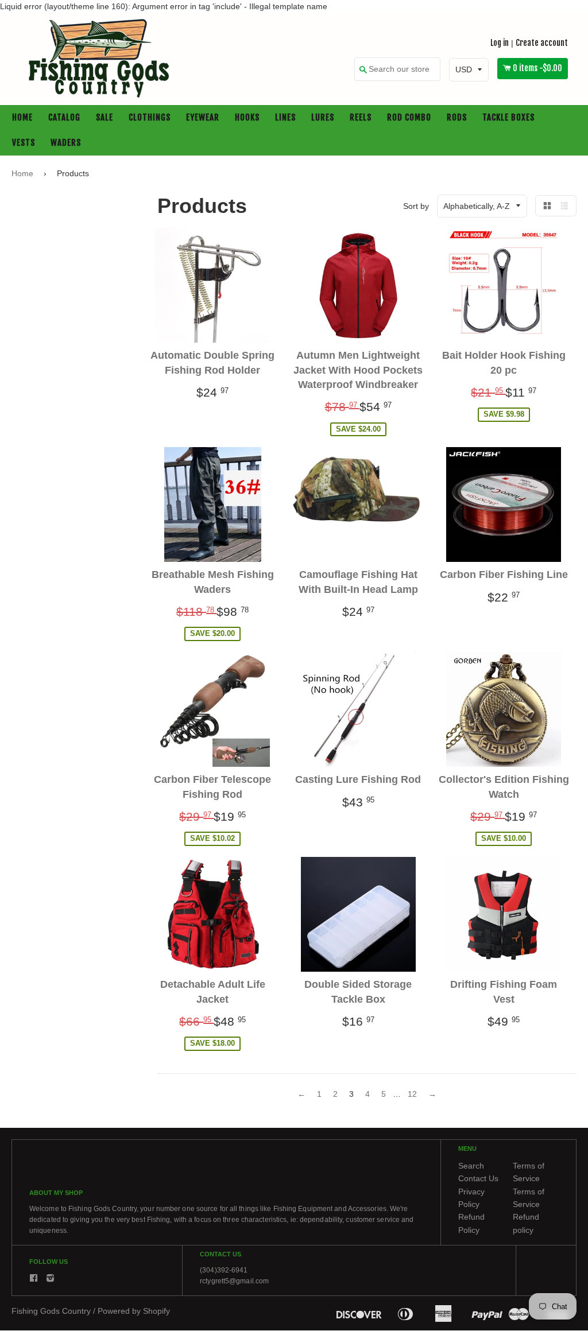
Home (22, 117)
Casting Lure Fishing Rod (358, 780)
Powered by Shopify (134, 1311)
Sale (104, 117)
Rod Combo (409, 117)
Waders (66, 143)
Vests (23, 143)
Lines (285, 117)
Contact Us (478, 1178)
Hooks (247, 117)
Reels (361, 117)
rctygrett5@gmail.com (234, 1281)
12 (412, 1094)
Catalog (64, 117)
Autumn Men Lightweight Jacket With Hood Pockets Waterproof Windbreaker (358, 370)
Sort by (416, 206)
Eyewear (202, 117)
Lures (322, 117)
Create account (542, 43)
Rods (457, 117)
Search (471, 1165)
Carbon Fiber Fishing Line (504, 575)
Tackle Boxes (508, 117)
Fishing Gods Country (51, 1311)
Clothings (150, 117)
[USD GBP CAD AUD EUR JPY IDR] (469, 70)
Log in (499, 43)
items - (537, 68)
